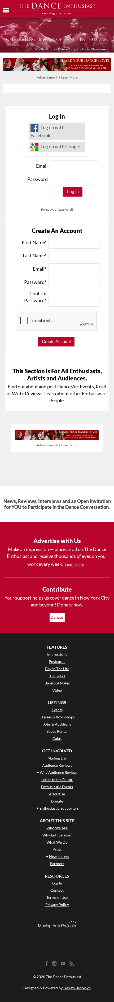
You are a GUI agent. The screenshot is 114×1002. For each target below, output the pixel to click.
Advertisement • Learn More (57, 77)
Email (42, 166)
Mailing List (57, 758)
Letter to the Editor (57, 779)
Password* (35, 282)
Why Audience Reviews (59, 772)
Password (37, 179)
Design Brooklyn (77, 988)
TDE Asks (57, 676)
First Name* (34, 242)
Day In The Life (57, 668)
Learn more (74, 564)
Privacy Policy (57, 904)
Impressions (57, 654)
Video (57, 690)
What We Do (57, 842)
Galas (57, 738)
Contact (57, 890)
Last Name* (34, 255)
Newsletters (59, 856)
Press (57, 849)
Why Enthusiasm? (57, 835)
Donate (57, 617)
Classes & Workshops (57, 717)
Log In (57, 883)
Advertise (57, 794)
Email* (39, 269)
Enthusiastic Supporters (59, 808)
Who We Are (57, 828)
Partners (57, 863)
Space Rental (57, 731)
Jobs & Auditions (57, 724)
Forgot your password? (57, 209)
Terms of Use (57, 897)
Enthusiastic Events (57, 786)
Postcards (57, 661)
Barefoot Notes (57, 683)
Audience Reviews (57, 765)
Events (57, 710)
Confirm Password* (35, 296)
